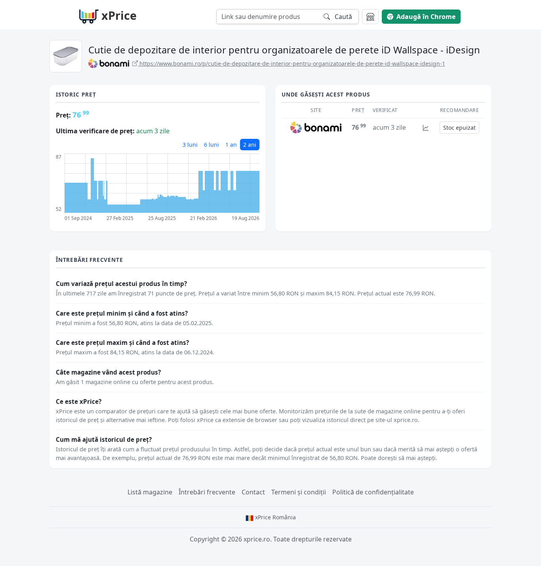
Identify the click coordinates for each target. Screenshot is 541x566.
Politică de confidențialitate (373, 492)
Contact (253, 492)
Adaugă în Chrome (425, 16)
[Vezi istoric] (425, 127)
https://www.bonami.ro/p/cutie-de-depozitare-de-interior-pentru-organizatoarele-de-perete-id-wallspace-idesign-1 (291, 63)
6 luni (211, 144)
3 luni (190, 144)
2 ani (249, 144)
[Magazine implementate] (370, 16)
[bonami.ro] (315, 127)
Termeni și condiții (298, 492)
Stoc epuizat (459, 127)
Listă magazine (150, 492)
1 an (231, 144)
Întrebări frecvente (207, 492)
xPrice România (274, 517)
